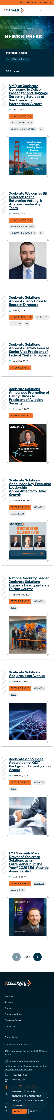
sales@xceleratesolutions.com (24, 1061)
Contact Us (9, 1026)
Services (8, 1002)
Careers (8, 1008)
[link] (37, 957)
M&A (13, 607)
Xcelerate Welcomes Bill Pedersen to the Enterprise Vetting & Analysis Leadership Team (28, 200)
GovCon (39, 507)
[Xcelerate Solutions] (13, 10)
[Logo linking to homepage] (18, 983)
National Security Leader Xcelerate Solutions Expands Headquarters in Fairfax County (29, 583)
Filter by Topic (19, 59)
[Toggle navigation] (48, 10)
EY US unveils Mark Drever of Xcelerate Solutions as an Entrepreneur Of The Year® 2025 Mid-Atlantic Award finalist (29, 862)
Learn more (19, 1105)
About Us (8, 996)
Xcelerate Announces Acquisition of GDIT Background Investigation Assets (30, 764)
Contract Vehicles (13, 1014)
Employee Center (12, 1020)
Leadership (17, 513)
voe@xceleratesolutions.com (18, 1069)
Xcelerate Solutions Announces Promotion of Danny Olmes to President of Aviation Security (29, 396)
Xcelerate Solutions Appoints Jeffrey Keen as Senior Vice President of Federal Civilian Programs (29, 350)
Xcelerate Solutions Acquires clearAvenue (27, 674)
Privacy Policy (11, 1037)
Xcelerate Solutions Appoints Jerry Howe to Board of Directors (28, 301)
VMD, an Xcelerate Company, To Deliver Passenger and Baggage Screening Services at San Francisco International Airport (28, 94)
